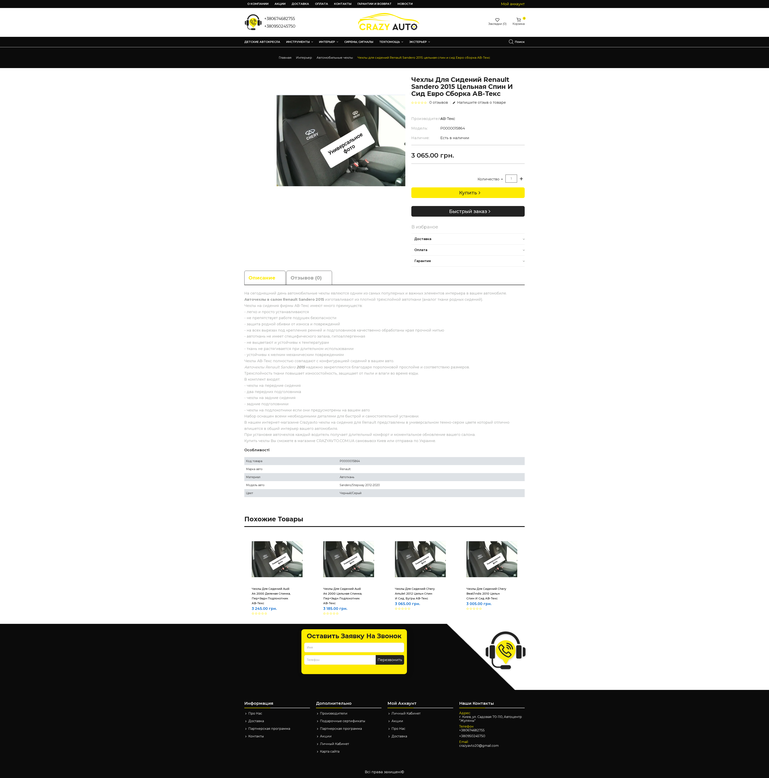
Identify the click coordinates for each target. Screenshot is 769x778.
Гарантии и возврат (374, 4)
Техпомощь (390, 42)
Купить (468, 193)
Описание (262, 278)
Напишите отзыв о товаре (481, 102)
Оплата (321, 4)
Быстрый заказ (468, 211)
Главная (285, 57)
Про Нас (255, 713)
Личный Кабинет (334, 744)
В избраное (424, 227)
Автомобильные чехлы (335, 57)
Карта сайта (329, 751)
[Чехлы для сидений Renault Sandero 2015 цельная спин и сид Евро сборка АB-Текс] (341, 140)
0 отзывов (438, 102)
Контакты (342, 4)
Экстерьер (418, 42)
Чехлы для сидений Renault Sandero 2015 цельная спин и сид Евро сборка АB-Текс (423, 57)
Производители (333, 713)
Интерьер (327, 42)
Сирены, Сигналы (358, 42)
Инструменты (298, 42)
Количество (488, 179)
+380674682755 (279, 18)
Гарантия (422, 261)
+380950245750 (279, 26)
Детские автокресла (262, 42)
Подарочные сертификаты (342, 721)
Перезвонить (390, 660)
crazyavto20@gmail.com (479, 746)
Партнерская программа (269, 729)
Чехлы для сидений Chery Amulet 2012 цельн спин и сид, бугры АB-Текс (415, 593)
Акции (280, 4)
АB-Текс (447, 119)
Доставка (300, 4)
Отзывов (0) (306, 278)
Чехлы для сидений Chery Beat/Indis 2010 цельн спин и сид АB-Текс (486, 593)
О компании (258, 4)
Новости (405, 4)
